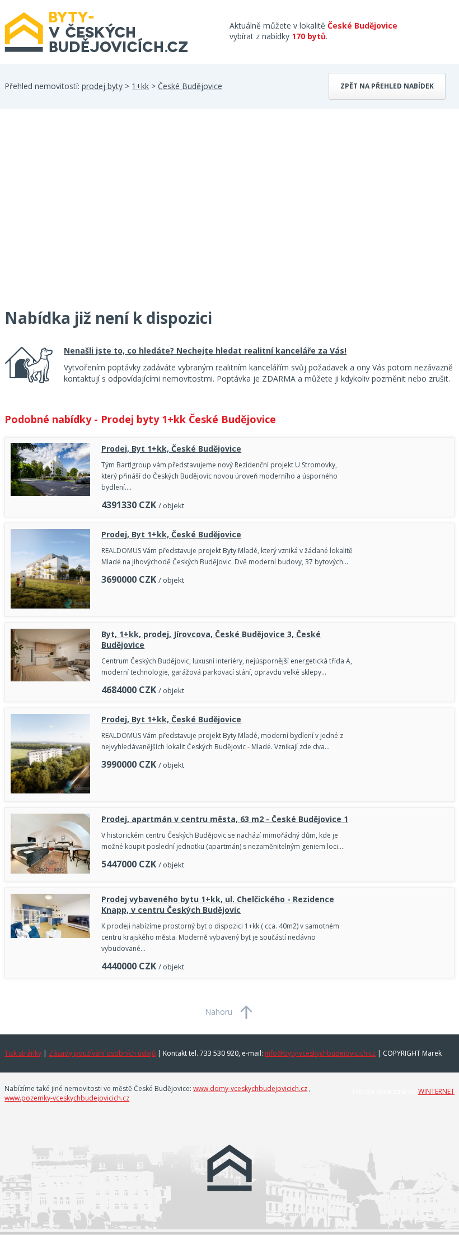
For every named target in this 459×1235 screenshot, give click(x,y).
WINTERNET (436, 1091)
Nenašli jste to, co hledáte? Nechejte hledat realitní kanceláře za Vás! (205, 350)
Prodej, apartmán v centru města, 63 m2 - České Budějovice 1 (224, 819)
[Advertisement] (88, 215)
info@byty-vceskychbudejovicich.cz (320, 1053)
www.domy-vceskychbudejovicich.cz (250, 1088)
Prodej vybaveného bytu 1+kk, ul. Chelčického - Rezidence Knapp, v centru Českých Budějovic (217, 904)
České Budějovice (190, 86)
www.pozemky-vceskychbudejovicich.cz (66, 1098)
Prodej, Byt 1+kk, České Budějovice (171, 448)
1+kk (140, 86)
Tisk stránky (22, 1053)
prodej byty (102, 86)
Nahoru (218, 1011)
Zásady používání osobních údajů (102, 1053)
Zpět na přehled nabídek (387, 86)
